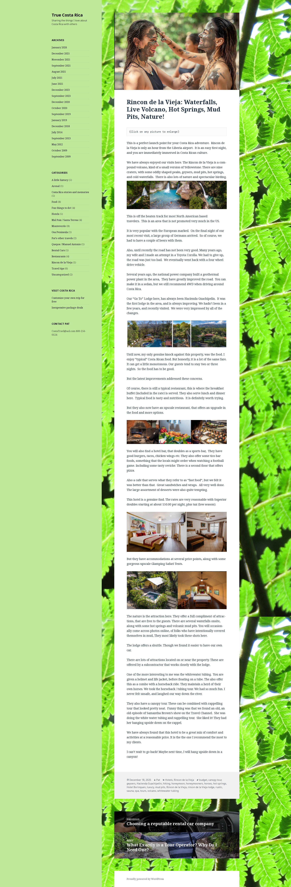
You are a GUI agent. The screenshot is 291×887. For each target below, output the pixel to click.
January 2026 (59, 47)
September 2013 (61, 138)
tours (143, 790)
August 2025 (59, 71)
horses (208, 783)
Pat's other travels (62, 238)
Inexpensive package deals (67, 307)
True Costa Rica (67, 15)
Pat (158, 780)
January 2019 (59, 120)
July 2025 (57, 77)
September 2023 (61, 96)
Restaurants (58, 256)
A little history (60, 180)
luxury (150, 787)
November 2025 (61, 59)
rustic (219, 787)
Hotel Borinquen (136, 787)
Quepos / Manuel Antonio (66, 244)
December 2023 (61, 90)
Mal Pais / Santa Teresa (65, 220)
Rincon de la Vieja (62, 262)
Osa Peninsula (60, 232)
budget (203, 780)
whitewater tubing (168, 790)
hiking (166, 783)
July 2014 (57, 132)
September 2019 (61, 114)
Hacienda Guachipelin (149, 783)
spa (137, 790)
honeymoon (178, 783)
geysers (131, 783)
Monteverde (59, 226)
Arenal (56, 186)
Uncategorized (60, 274)
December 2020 (61, 102)
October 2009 (59, 150)
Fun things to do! (61, 208)
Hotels (55, 214)
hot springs (219, 783)
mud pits (160, 787)
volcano (151, 790)
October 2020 (59, 108)
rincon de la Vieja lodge (201, 787)
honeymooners (194, 783)
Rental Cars (58, 250)
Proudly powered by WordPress (145, 879)
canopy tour (214, 780)
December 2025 (61, 53)
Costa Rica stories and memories (70, 192)
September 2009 (61, 156)
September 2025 (61, 65)
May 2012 (57, 144)
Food (54, 201)
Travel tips (58, 268)
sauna (130, 790)
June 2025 (57, 83)
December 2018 (61, 126)
